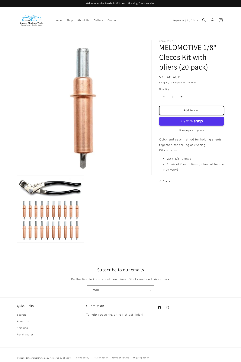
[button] (204, 20)
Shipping (164, 82)
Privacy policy (100, 357)
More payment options (191, 130)
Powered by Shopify (60, 358)
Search (21, 314)
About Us (23, 321)
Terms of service (120, 357)
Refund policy (82, 357)
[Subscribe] (150, 289)
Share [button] (166, 181)
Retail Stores (25, 334)
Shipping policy (141, 357)
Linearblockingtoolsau (37, 358)
